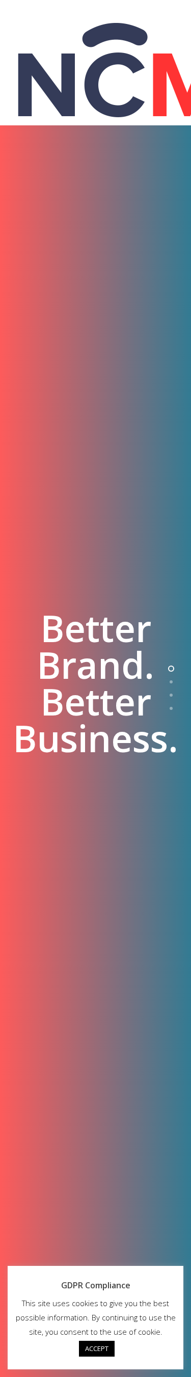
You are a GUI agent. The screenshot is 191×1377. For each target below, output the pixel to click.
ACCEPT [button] (96, 1348)
